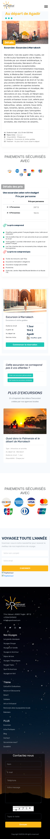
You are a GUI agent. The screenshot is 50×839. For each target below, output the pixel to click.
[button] (45, 6)
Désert (6, 695)
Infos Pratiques (9, 729)
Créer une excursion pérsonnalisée (20, 375)
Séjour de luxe (8, 656)
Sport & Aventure (10, 669)
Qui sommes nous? (10, 742)
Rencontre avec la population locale (16, 708)
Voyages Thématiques (11, 661)
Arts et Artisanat (9, 704)
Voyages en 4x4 (9, 674)
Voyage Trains (8, 665)
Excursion (7, 725)
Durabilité (7, 747)
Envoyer (23, 824)
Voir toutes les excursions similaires (20, 380)
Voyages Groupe (9, 644)
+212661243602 (9, 617)
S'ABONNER (25, 568)
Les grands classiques (11, 639)
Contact (6, 738)
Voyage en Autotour (11, 652)
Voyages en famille (10, 648)
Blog (5, 734)
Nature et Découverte (11, 691)
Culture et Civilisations (11, 686)
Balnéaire (6, 712)
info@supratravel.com (11, 620)
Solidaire (6, 699)
